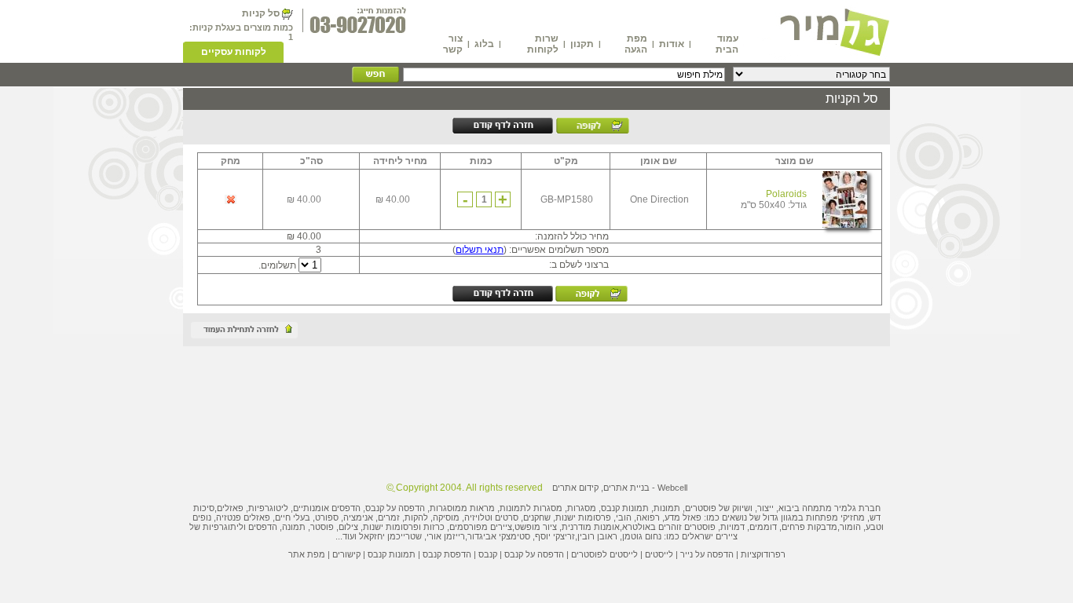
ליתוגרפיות (223, 527)
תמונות (667, 508)
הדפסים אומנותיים (327, 508)
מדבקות (822, 527)
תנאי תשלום (480, 249)
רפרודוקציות (763, 554)
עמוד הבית (727, 44)
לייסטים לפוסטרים (604, 554)
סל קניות (261, 13)
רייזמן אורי (446, 536)
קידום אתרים (575, 487)
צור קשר (453, 44)
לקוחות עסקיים (233, 51)
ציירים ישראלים (710, 536)
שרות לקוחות (542, 44)
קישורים (346, 554)
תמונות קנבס (392, 554)
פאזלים (230, 508)
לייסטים (659, 554)
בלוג (484, 43)
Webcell (672, 487)
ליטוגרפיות (268, 508)
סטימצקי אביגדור (498, 536)
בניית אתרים (626, 487)
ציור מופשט (536, 527)
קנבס (487, 554)
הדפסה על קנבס (395, 508)
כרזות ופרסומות (415, 527)
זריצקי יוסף (555, 536)
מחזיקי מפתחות (835, 517)
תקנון (582, 43)
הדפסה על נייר (707, 554)
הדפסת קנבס (447, 554)
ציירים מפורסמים (480, 527)
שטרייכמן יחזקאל (390, 536)
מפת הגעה (635, 44)
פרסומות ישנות (583, 517)
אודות (671, 43)
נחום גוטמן (641, 536)
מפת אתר (306, 554)
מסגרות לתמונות (531, 508)
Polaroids (786, 193)
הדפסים (262, 527)
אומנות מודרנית (591, 527)
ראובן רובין (597, 536)
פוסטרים (700, 508)
